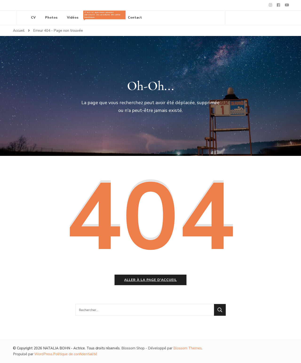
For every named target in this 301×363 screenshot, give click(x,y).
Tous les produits (102, 15)
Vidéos (73, 18)
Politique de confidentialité (75, 354)
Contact (135, 18)
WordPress (43, 354)
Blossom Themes (187, 348)
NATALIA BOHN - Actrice (64, 348)
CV (33, 18)
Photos (51, 18)
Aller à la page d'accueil (150, 280)
